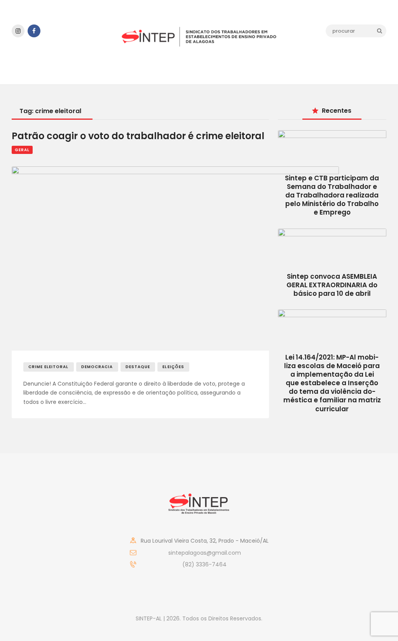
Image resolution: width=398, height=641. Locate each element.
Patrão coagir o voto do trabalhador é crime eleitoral (138, 136)
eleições (173, 367)
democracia (97, 367)
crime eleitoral (48, 367)
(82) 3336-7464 (204, 564)
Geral (22, 150)
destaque (138, 367)
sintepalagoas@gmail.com (204, 553)
